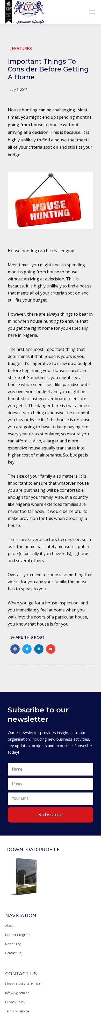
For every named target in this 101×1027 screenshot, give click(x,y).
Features (22, 48)
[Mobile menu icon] (92, 12)
